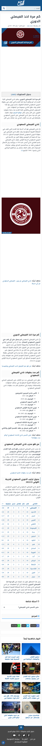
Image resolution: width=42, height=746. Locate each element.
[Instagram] (19, 735)
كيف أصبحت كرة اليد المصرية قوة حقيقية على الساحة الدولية (12, 659)
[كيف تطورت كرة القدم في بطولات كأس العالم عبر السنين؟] (31, 688)
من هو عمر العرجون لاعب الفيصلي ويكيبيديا (16, 366)
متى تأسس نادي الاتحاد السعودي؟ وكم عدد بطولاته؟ (22, 436)
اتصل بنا (25, 739)
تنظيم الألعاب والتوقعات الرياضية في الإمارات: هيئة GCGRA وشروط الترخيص (31, 660)
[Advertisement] (21, 70)
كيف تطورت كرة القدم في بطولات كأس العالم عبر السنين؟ (31, 698)
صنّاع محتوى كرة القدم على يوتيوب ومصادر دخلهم (31, 678)
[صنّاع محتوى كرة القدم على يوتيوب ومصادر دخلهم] (31, 668)
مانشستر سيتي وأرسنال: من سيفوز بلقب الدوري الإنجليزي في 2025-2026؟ (31, 718)
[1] (22, 150)
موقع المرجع (17, 112)
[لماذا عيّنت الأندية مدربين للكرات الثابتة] (11, 668)
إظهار (14, 94)
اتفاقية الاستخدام (21, 741)
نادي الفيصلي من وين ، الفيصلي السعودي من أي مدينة (21, 282)
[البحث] (4, 8)
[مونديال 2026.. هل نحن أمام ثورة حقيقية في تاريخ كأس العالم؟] (11, 688)
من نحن (32, 739)
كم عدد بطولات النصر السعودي (20, 472)
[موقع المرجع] (21, 3)
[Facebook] (28, 735)
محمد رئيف (30, 26)
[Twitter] (24, 735)
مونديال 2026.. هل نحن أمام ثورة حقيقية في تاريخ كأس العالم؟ (11, 698)
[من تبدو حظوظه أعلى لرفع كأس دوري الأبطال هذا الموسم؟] (11, 707)
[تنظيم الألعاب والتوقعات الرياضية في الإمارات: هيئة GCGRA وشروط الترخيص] (31, 649)
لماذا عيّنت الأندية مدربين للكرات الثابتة (12, 677)
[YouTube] (14, 735)
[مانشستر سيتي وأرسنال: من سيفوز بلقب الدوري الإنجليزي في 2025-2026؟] (31, 707)
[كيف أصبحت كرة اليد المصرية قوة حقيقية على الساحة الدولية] (11, 649)
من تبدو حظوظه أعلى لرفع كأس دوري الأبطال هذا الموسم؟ (11, 717)
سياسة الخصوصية (13, 739)
